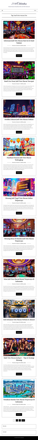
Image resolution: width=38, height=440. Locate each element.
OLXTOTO (22, 437)
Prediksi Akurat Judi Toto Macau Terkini (19, 119)
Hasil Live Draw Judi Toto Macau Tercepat (19, 81)
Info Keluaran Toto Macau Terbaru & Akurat (19, 320)
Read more (19, 55)
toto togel (4, 431)
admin (25, 45)
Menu (35, 10)
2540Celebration (19, 4)
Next (23, 420)
